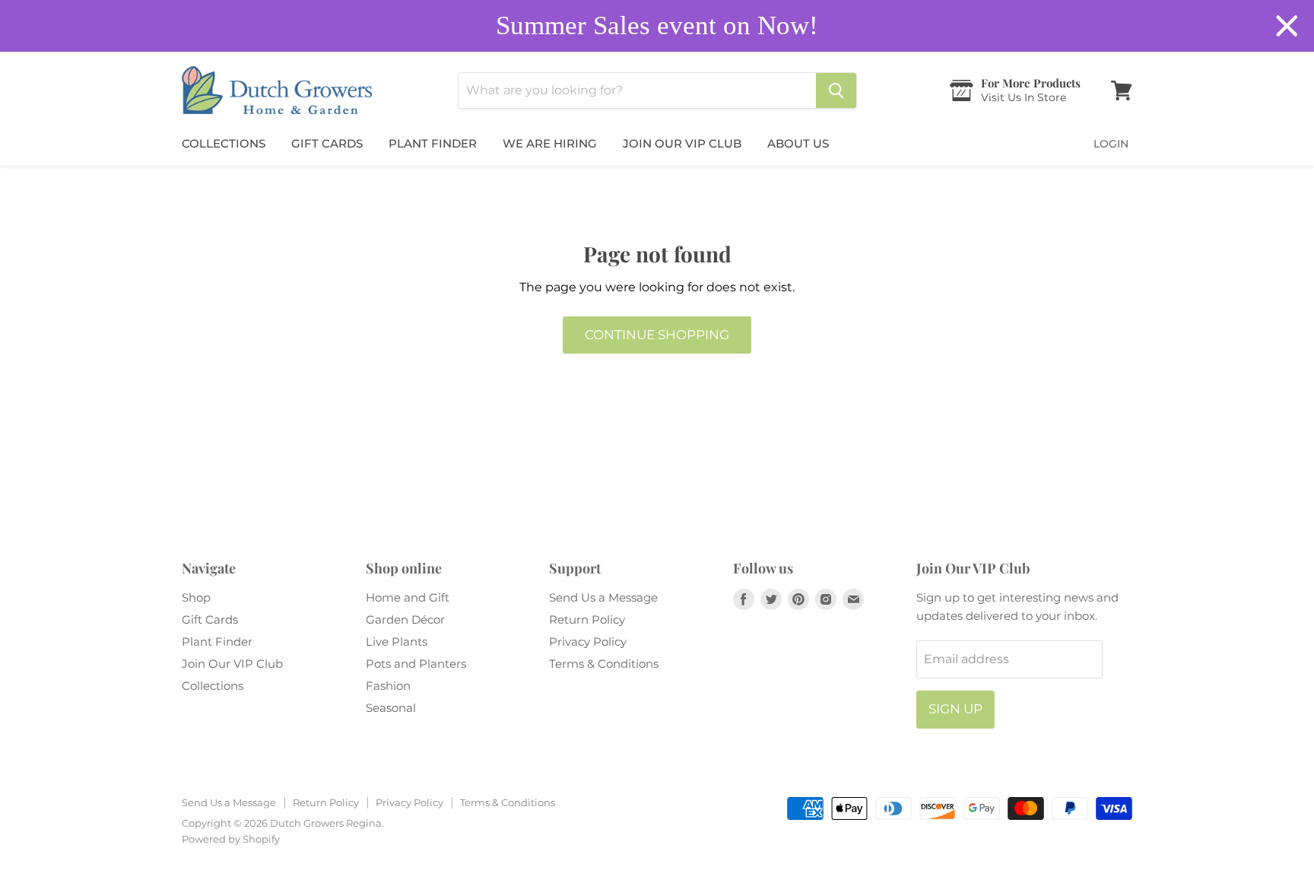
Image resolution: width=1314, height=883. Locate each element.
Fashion (388, 685)
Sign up (955, 708)
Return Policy (587, 619)
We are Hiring (550, 143)
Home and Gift (407, 597)
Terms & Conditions (604, 663)
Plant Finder (433, 143)
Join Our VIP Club (682, 143)
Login (1110, 144)
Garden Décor (405, 619)
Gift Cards (327, 143)
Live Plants (396, 641)
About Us (798, 143)
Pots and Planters (416, 663)
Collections (223, 143)
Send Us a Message (603, 597)
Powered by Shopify (231, 839)
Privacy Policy (588, 641)
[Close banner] (1287, 26)
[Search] (836, 90)
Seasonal (391, 707)
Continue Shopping (657, 334)
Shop (196, 597)
